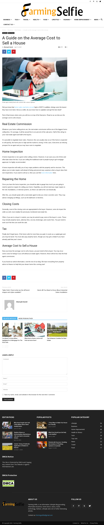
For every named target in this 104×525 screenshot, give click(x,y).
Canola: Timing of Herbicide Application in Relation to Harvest (22, 445)
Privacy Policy (94, 523)
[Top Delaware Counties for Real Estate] (57, 330)
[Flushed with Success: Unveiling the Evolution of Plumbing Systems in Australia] (42, 444)
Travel (26, 20)
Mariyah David (8, 47)
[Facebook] (90, 1)
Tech (16, 20)
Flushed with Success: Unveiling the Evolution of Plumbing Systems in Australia (58, 444)
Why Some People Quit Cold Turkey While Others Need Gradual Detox (22, 424)
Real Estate (18, 30)
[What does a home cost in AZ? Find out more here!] (35, 330)
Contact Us (8, 24)
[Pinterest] (93, 1)
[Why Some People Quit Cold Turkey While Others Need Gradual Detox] (7, 425)
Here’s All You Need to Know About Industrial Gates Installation (52, 291)
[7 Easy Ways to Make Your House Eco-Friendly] (42, 425)
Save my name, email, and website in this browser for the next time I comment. (29, 394)
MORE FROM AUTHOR (26, 318)
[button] (101, 20)
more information (47, 173)
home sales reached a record (24, 107)
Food (45, 20)
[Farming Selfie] (52, 10)
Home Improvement (82, 20)
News (96, 20)
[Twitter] (100, 1)
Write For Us (84, 523)
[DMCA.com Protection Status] (8, 486)
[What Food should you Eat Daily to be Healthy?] (42, 435)
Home (4, 30)
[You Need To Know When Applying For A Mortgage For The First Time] (12, 330)
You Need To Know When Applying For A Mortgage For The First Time (12, 340)
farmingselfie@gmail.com (44, 515)
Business (6, 20)
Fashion (66, 20)
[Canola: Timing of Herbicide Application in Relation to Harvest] (7, 446)
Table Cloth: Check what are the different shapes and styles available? (16, 291)
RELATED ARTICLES (9, 318)
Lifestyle (55, 20)
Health (36, 20)
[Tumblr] (96, 1)
